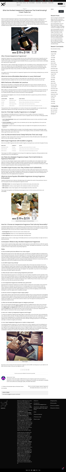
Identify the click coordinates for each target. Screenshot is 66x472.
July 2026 (53, 55)
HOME (17, 2)
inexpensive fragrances (20, 181)
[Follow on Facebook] (59, 6)
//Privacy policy (53, 403)
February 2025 (54, 85)
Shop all (20, 2)
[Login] (64, 4)
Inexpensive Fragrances (14, 18)
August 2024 (53, 96)
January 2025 (53, 86)
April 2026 (53, 61)
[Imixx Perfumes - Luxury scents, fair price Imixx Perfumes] (8, 4)
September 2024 (54, 94)
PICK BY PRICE (38, 2)
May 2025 (53, 79)
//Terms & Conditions (54, 405)
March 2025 (53, 83)
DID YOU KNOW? (54, 110)
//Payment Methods (38, 414)
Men (27, 2)
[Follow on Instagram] (60, 6)
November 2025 (54, 70)
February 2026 (54, 64)
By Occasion (44, 2)
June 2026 (53, 57)
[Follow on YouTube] (63, 6)
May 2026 (53, 59)
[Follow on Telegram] (64, 6)
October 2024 (54, 92)
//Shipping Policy (53, 400)
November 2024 (54, 90)
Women (24, 2)
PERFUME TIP (25, 8)
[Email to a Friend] (25, 370)
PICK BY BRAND (32, 2)
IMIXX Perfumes (6, 73)
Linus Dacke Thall (30, 15)
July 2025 (53, 75)
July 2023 (53, 99)
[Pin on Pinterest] (27, 370)
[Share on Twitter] (23, 370)
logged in (10, 394)
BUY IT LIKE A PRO (54, 108)
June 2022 (53, 103)
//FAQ (35, 412)
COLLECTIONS (50, 2)
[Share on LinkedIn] (28, 370)
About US (18, 4)
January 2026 (53, 66)
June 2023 (53, 101)
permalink (33, 373)
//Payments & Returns (54, 408)
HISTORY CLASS (54, 112)
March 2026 (53, 63)
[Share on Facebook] (21, 370)
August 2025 (53, 74)
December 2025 (54, 68)
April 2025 (53, 81)
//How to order (37, 419)
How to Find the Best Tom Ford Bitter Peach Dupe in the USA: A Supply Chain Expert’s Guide (57, 31)
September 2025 (54, 72)
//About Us (36, 400)
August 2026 (53, 53)
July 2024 (53, 97)
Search (52, 9)
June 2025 (53, 77)
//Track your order (37, 416)
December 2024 (54, 88)
